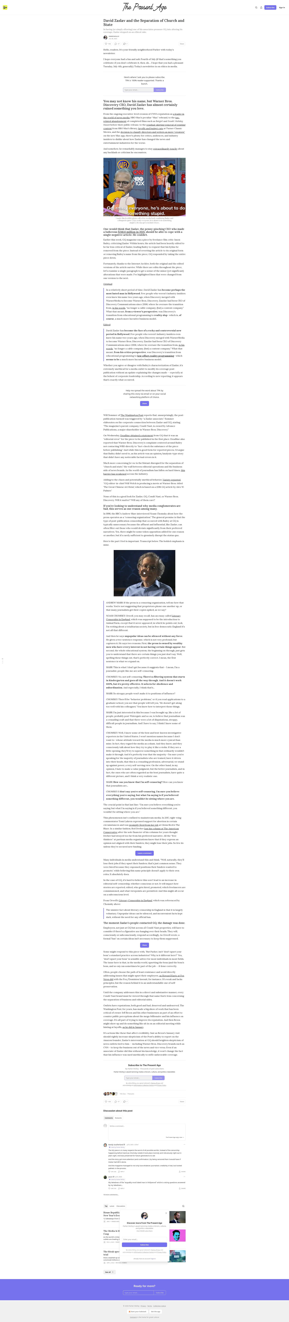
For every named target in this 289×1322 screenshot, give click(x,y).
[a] (144, 573)
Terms (149, 1306)
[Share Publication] (261, 7)
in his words (118, 307)
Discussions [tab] (121, 1206)
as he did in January (132, 1027)
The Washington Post (132, 415)
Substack (133, 1317)
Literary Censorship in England (135, 900)
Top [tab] (106, 1206)
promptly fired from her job (143, 824)
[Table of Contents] (2, 661)
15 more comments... (111, 1195)
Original (107, 284)
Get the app (155, 1311)
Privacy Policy (161, 1252)
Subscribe (270, 7)
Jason (110, 1177)
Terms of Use (155, 1250)
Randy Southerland (115, 1144)
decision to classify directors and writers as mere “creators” (153, 132)
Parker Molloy (114, 36)
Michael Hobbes (121, 1263)
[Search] (256, 7)
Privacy (143, 1306)
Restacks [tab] (118, 1118)
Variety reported (172, 479)
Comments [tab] (109, 1118)
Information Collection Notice (144, 1252)
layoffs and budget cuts (150, 128)
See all (108, 1272)
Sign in (282, 7)
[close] (166, 1213)
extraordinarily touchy (165, 148)
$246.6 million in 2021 (131, 231)
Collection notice (159, 1306)
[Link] (100, 105)
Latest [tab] (112, 1206)
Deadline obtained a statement (136, 435)
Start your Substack (138, 1311)
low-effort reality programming (155, 355)
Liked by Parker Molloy (118, 1147)
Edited (106, 324)
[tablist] (113, 1118)
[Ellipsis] (184, 1144)
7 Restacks (130, 1094)
